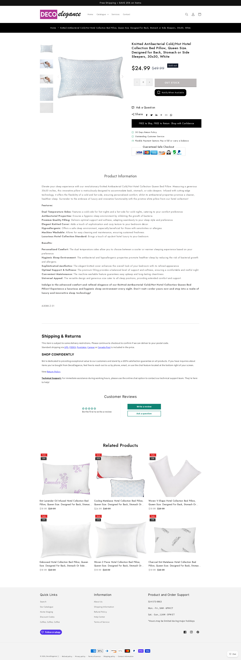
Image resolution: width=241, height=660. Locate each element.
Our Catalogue (46, 606)
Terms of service (94, 656)
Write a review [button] (144, 406)
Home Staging (46, 611)
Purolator (81, 347)
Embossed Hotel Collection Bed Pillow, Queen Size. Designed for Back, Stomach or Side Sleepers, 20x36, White (64, 564)
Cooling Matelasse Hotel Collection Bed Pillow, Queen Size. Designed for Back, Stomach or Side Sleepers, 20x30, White (118, 502)
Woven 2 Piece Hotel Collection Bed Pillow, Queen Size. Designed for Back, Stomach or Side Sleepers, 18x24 (118, 564)
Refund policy (67, 656)
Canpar (91, 347)
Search (43, 601)
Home (53, 27)
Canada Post (104, 347)
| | (58, 656)
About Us (98, 601)
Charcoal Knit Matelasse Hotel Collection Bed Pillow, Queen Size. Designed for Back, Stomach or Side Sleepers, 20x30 (174, 564)
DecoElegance (51, 656)
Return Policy (53, 371)
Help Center (99, 616)
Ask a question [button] (144, 413)
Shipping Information (104, 606)
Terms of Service (101, 622)
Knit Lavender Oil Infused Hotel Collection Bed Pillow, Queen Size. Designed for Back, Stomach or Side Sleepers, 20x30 (65, 502)
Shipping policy (109, 656)
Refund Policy (100, 611)
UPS (66, 347)
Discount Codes (47, 616)
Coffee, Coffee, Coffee (50, 622)
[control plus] (150, 82)
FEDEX (72, 347)
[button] (102, 14)
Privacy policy (80, 656)
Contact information (125, 656)
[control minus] (137, 82)
